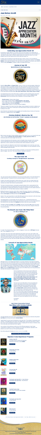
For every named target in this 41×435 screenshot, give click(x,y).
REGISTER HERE (20, 153)
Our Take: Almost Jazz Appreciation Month (14, 417)
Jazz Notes (6, 6)
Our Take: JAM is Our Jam (30, 417)
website (16, 291)
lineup (2, 205)
